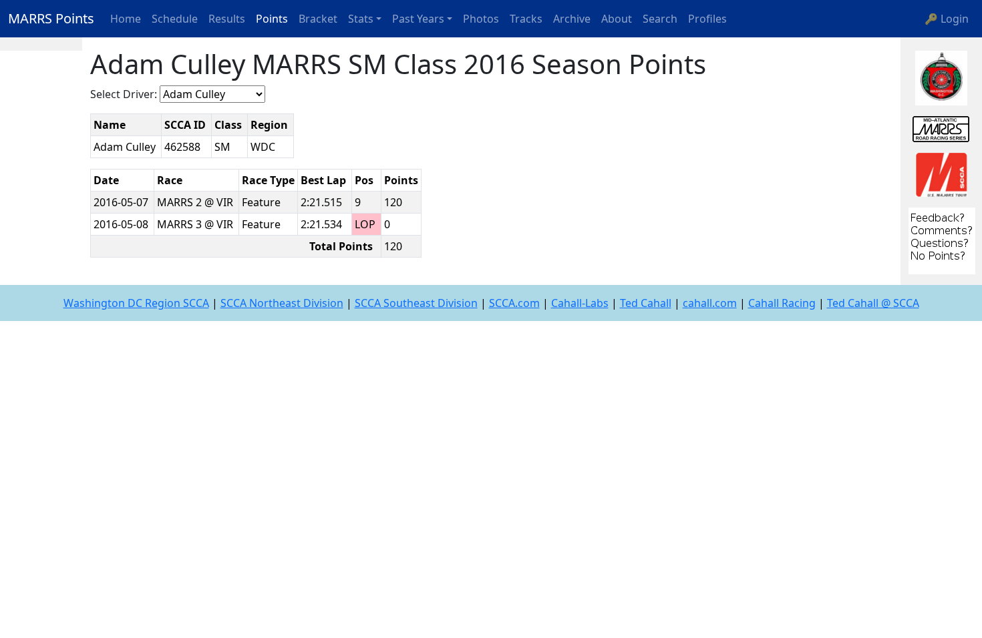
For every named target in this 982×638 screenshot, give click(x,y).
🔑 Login (947, 18)
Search (660, 18)
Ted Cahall (645, 303)
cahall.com (710, 303)
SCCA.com (514, 303)
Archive (572, 18)
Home (125, 18)
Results (226, 18)
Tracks (526, 18)
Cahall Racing (782, 303)
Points (272, 18)
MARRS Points (51, 18)
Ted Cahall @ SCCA (873, 303)
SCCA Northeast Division (281, 303)
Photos (481, 18)
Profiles (707, 18)
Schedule (175, 18)
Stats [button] (360, 18)
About (616, 18)
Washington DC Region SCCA (136, 303)
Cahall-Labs (580, 303)
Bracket (318, 18)
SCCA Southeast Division (416, 303)
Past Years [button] (418, 18)
